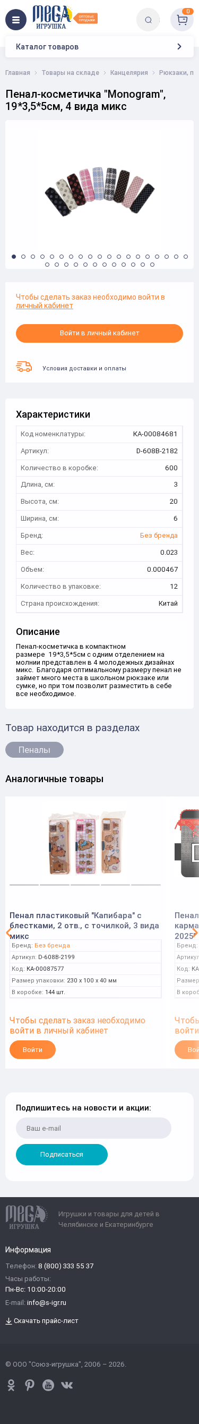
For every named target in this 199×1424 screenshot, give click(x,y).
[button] (14, 257)
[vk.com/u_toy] (67, 1385)
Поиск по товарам (166, 12)
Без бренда (159, 536)
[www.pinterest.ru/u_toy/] (11, 1385)
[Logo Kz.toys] (65, 17)
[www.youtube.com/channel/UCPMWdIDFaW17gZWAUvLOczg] (48, 1385)
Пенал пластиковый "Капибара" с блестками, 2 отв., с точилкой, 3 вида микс (84, 922)
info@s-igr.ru (46, 1303)
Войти (32, 1049)
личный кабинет (44, 305)
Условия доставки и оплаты (84, 368)
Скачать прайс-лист (45, 1321)
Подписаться (61, 1154)
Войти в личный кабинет (100, 332)
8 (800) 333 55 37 (65, 1266)
